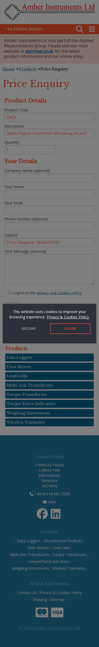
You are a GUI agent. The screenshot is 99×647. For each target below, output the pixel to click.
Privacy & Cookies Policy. (68, 316)
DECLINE (29, 329)
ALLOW (70, 329)
